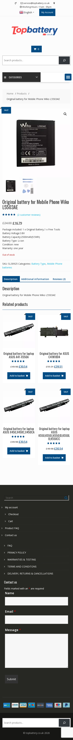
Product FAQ (12, 528)
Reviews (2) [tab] (59, 279)
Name (9, 593)
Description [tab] (10, 279)
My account (11, 507)
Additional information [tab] (35, 279)
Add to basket (17, 375)
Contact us (11, 535)
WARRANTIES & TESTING (21, 559)
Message (13, 630)
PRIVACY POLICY (16, 552)
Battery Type (38, 263)
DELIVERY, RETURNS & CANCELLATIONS (30, 573)
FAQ (9, 545)
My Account (47, 12)
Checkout (13, 514)
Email (10, 611)
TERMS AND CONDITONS (21, 566)
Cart (10, 521)
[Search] (64, 60)
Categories (15, 77)
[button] (68, 77)
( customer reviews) (28, 214)
